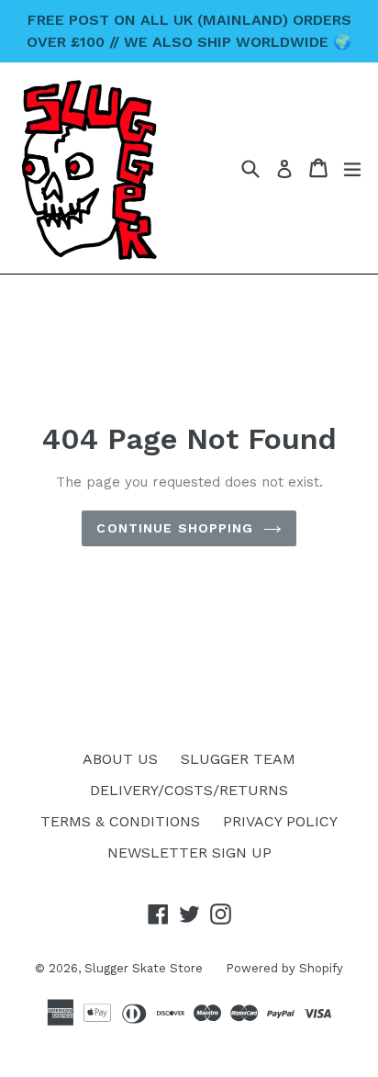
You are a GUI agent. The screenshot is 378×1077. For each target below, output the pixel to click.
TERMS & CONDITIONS (120, 821)
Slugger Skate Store (143, 968)
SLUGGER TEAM (238, 759)
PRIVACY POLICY (280, 821)
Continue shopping (174, 528)
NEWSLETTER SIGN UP (189, 852)
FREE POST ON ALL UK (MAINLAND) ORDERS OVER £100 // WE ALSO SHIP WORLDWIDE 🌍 (189, 30)
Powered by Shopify (284, 968)
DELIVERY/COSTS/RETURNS (189, 790)
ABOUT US (120, 759)
